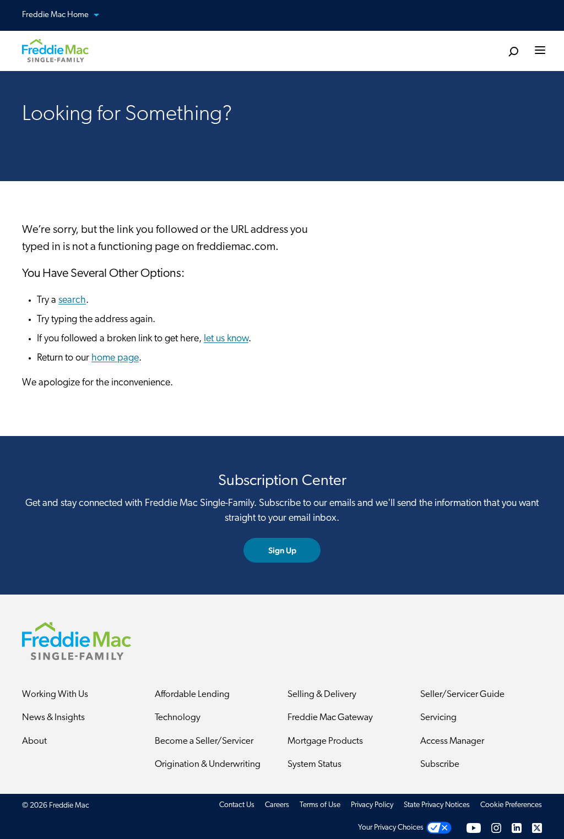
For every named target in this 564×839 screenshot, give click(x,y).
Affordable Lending (192, 694)
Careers (277, 805)
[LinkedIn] (516, 827)
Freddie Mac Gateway (330, 717)
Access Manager (452, 741)
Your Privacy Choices (391, 828)
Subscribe (439, 764)
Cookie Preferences (511, 805)
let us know (226, 339)
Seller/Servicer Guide (462, 694)
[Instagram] (496, 827)
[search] (513, 52)
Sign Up (282, 550)
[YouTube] (473, 827)
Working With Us (55, 694)
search (72, 301)
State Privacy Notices (437, 805)
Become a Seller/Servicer (204, 741)
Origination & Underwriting (208, 764)
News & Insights (53, 717)
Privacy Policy (372, 805)
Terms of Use (320, 805)
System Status (314, 764)
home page (115, 358)
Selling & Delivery (322, 694)
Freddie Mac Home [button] (56, 15)
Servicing (438, 717)
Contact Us (236, 805)
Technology (177, 717)
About (34, 741)
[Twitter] (537, 827)
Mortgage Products (325, 741)
